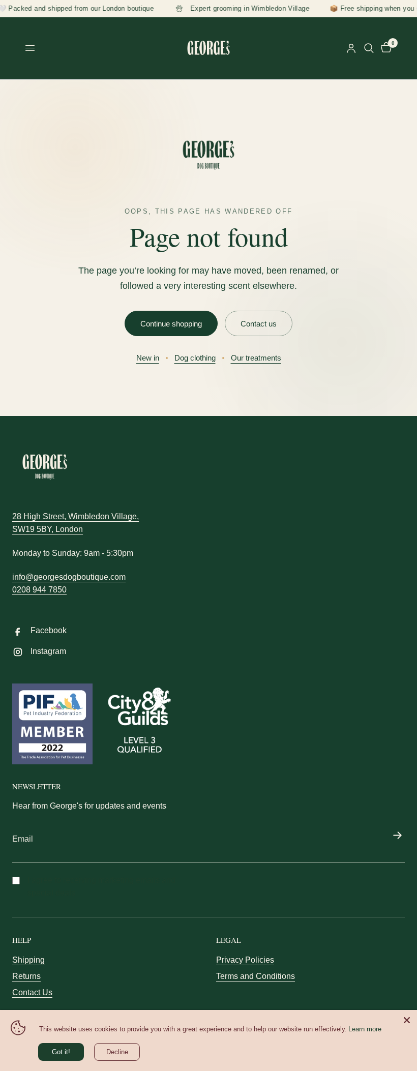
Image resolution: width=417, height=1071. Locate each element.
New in (147, 357)
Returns (26, 976)
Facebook (49, 630)
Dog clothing (195, 357)
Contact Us (32, 992)
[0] (384, 48)
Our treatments (256, 357)
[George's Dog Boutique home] (208, 155)
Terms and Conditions (255, 976)
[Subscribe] (397, 836)
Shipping (28, 960)
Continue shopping (171, 323)
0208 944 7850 (39, 589)
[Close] (407, 1020)
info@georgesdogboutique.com (69, 577)
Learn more (364, 1029)
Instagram (48, 651)
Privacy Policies (245, 960)
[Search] (369, 48)
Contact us (259, 323)
